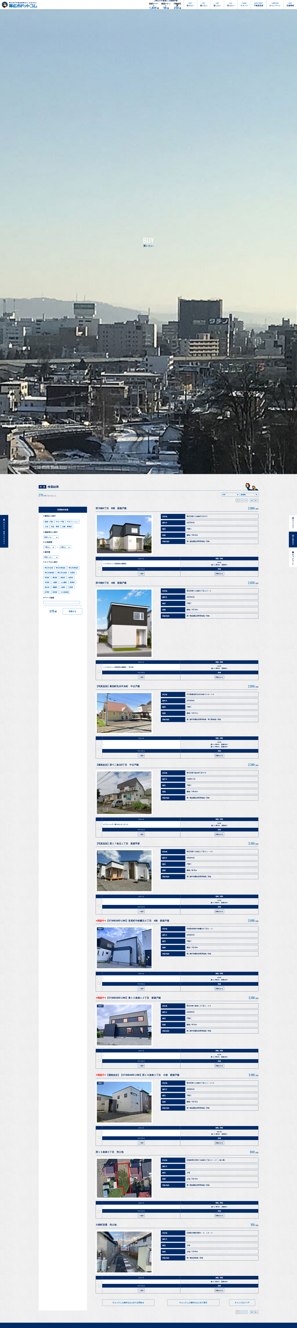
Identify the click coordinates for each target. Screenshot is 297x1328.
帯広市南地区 (49, 573)
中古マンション (72, 522)
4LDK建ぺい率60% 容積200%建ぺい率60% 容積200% (219, 744)
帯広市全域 (49, 568)
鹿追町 (62, 577)
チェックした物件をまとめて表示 (193, 1302)
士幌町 (55, 582)
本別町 (47, 582)
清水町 (47, 587)
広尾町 (70, 587)
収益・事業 (55, 526)
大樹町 (62, 587)
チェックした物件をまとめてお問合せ (128, 1302)
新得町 (72, 582)
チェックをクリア (242, 1302)
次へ (256, 500)
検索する (72, 611)
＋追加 (141, 573)
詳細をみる (219, 573)
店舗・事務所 (67, 526)
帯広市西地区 (73, 568)
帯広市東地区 (61, 568)
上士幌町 (63, 582)
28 (251, 500)
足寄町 (47, 592)
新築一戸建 (49, 522)
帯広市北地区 (62, 573)
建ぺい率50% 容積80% (219, 1207)
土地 (46, 526)
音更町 (72, 573)
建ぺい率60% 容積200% (219, 1281)
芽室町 (47, 577)
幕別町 (55, 577)
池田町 (70, 577)
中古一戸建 (60, 522)
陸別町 (55, 592)
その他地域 (64, 592)
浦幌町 (55, 587)
